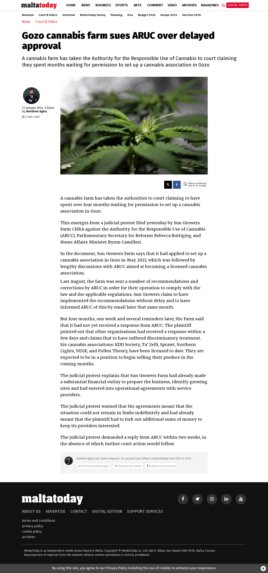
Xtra (130, 15)
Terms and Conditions (38, 521)
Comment (155, 5)
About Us (31, 511)
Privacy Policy (32, 526)
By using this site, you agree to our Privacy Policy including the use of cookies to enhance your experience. (134, 568)
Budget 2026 (146, 15)
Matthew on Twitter (130, 466)
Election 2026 (191, 15)
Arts (138, 5)
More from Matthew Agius (94, 466)
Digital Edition (107, 511)
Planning (116, 15)
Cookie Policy (32, 531)
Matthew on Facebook (162, 466)
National (28, 15)
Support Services (145, 511)
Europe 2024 (168, 15)
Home (71, 5)
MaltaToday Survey (93, 15)
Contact (78, 511)
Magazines (210, 5)
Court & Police (48, 15)
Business (103, 5)
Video (172, 5)
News (85, 5)
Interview (68, 15)
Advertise (55, 511)
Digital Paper (237, 5)
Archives (189, 5)
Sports (121, 5)
